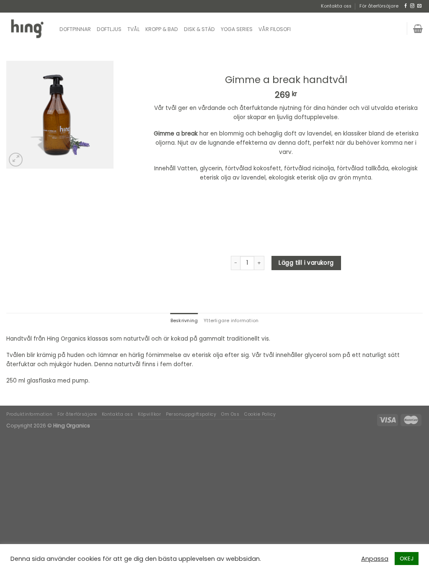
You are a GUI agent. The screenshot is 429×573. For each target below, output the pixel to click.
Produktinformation (29, 414)
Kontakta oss (336, 6)
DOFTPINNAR (75, 29)
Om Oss (230, 414)
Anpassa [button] (374, 559)
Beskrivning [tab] (184, 321)
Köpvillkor (149, 414)
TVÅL (133, 29)
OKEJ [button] (406, 559)
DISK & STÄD (199, 29)
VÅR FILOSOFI (274, 29)
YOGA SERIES (237, 29)
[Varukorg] (418, 28)
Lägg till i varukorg (306, 263)
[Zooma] (16, 160)
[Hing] (26, 28)
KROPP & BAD (161, 29)
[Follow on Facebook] (405, 6)
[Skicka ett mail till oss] (419, 6)
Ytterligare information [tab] (231, 321)
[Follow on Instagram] (412, 6)
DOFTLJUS (109, 29)
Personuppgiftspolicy (191, 414)
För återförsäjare (378, 6)
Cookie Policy (260, 414)
